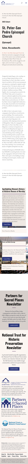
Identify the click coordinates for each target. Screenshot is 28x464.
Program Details (19, 454)
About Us (3, 454)
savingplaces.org (10, 437)
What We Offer (10, 454)
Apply (9, 456)
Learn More (7, 224)
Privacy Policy (15, 456)
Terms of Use (23, 456)
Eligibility (3, 456)
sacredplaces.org (16, 416)
